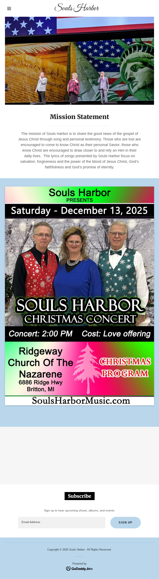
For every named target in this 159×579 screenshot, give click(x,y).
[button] (9, 8)
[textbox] (61, 522)
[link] (76, 9)
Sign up (125, 522)
